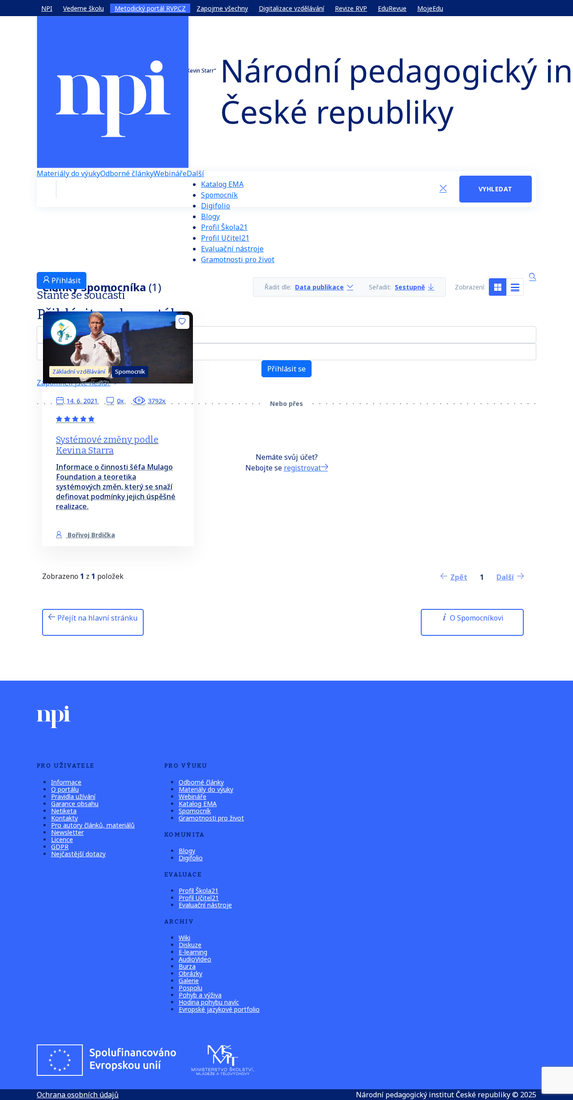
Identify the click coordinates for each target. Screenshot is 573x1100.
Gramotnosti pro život (237, 259)
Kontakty (64, 818)
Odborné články (127, 173)
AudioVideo (195, 959)
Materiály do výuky (68, 173)
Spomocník (219, 195)
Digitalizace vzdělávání (291, 8)
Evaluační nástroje (232, 249)
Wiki (184, 937)
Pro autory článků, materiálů (93, 825)
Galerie (189, 980)
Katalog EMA (222, 184)
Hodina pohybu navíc (209, 1002)
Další (195, 173)
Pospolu (190, 988)
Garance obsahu (74, 803)
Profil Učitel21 (225, 238)
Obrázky (190, 973)
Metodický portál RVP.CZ (150, 8)
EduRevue (392, 8)
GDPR (59, 846)
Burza (187, 966)
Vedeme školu (83, 8)
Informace (66, 782)
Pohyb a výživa (200, 995)
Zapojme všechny (222, 8)
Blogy (210, 216)
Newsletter (67, 832)
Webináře (170, 173)
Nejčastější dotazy (78, 854)
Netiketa (64, 811)
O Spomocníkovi (476, 618)
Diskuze (190, 944)
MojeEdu (430, 8)
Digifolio (215, 206)
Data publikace (319, 287)
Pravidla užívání (73, 796)
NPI (46, 8)
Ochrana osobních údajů (78, 1095)
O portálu (65, 789)
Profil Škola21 (224, 227)
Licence (62, 839)
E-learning (193, 952)
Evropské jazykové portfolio (219, 1009)
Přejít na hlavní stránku (96, 618)
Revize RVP (351, 8)
